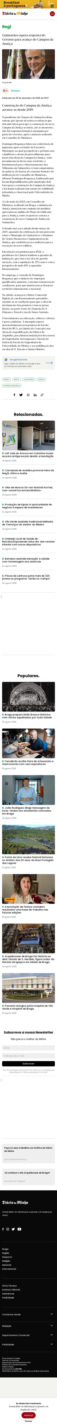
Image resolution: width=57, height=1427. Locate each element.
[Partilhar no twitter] (21, 395)
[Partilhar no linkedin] (35, 395)
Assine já (28, 1415)
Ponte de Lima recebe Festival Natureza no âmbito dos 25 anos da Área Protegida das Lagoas (25, 829)
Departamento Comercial (15, 1335)
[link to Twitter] (13, 1229)
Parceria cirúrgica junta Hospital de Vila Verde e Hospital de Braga (27, 976)
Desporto (7, 1257)
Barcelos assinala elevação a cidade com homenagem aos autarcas (24, 560)
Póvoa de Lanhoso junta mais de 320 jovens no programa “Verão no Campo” (27, 577)
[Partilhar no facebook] (14, 395)
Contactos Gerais (11, 1314)
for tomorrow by (12, 1369)
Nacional (6, 1264)
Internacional (9, 1268)
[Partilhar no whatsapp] (28, 395)
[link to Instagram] (7, 1229)
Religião (6, 1261)
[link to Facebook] (3, 1229)
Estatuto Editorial (11, 1289)
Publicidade (8, 1297)
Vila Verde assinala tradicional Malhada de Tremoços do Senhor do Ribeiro (25, 523)
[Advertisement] (28, 623)
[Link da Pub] (28, 4)
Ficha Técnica (9, 1285)
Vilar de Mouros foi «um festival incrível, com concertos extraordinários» (26, 489)
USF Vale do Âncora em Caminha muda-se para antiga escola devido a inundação (28, 424)
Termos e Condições (10, 1360)
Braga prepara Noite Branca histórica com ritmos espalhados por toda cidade (25, 685)
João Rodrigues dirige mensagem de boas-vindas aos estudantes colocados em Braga (26, 778)
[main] (28, 604)
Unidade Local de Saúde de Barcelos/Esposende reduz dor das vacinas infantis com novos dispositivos (28, 542)
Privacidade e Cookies (11, 1358)
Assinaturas (8, 1293)
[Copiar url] (42, 395)
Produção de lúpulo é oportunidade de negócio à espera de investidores (27, 506)
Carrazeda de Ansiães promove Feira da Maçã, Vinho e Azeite (27, 472)
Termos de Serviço (30, 1072)
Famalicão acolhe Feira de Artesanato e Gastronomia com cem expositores (23, 732)
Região (5, 1253)
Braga (5, 1249)
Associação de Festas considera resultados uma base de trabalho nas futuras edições (26, 877)
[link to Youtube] (19, 1229)
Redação (6, 1326)
